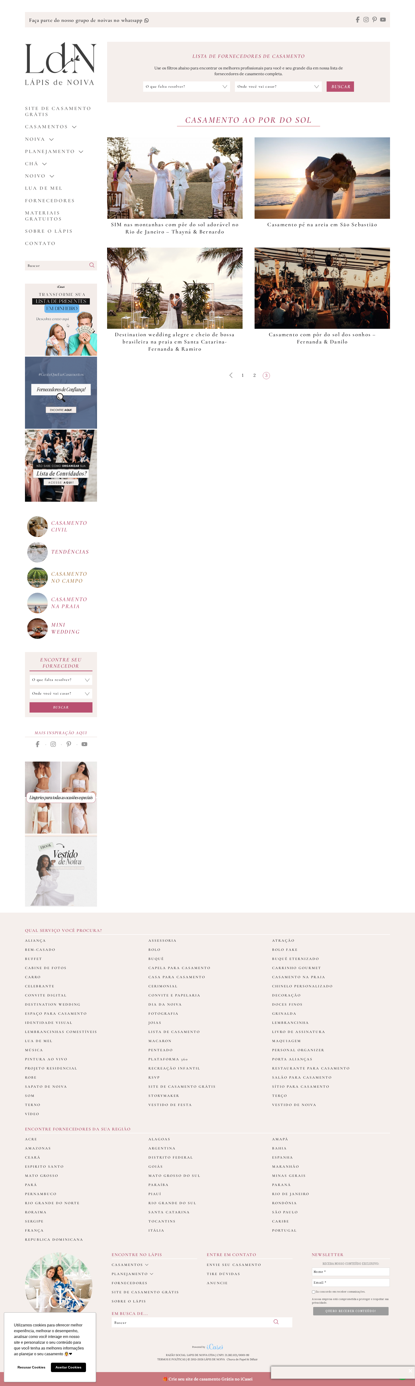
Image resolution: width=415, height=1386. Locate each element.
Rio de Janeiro (290, 1194)
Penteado (160, 1050)
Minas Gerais (289, 1175)
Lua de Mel (44, 188)
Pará (31, 1185)
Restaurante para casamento (311, 1068)
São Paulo (285, 1212)
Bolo (154, 949)
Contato (40, 243)
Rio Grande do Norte (52, 1203)
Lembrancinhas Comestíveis (61, 1032)
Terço (279, 1095)
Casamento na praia (69, 603)
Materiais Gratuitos (43, 216)
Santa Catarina (169, 1212)
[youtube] (383, 20)
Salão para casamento (302, 1077)
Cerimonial (163, 986)
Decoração (286, 995)
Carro (33, 977)
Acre (31, 1139)
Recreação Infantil (174, 1068)
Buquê (156, 959)
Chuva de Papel (236, 1359)
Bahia (279, 1148)
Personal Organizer (298, 1050)
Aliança (35, 940)
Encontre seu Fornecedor (60, 663)
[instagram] (366, 20)
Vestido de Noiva (294, 1105)
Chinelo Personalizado (302, 986)
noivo (35, 176)
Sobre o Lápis (49, 231)
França (34, 1230)
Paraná (281, 1185)
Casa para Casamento (176, 977)
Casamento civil (69, 526)
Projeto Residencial (51, 1068)
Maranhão (285, 1166)
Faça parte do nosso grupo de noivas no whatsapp (86, 20)
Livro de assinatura (298, 1032)
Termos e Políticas (171, 1359)
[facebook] (358, 20)
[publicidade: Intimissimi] (61, 798)
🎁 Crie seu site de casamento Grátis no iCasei (208, 1379)
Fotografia (163, 1013)
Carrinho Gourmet (296, 968)
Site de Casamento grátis (58, 111)
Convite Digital (46, 995)
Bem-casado (40, 949)
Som (30, 1095)
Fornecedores (50, 201)
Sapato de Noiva (46, 1086)
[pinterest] (375, 20)
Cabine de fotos (46, 968)
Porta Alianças (292, 1059)
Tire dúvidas (223, 1274)
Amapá (280, 1139)
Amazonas (38, 1148)
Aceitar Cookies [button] (68, 1367)
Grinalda (284, 1013)
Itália (156, 1230)
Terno (33, 1105)
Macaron (160, 1041)
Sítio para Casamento (301, 1086)
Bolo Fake (285, 949)
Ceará (33, 1157)
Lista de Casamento (174, 1032)
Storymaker (163, 1095)
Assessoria (162, 940)
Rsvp (154, 1077)
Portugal (284, 1230)
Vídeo (32, 1114)
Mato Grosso (41, 1175)
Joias (155, 1022)
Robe (31, 1077)
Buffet (33, 959)
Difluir (254, 1359)
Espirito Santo (44, 1166)
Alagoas (159, 1139)
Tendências (70, 551)
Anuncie (217, 1283)
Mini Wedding (65, 628)
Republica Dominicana (54, 1239)
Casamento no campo (69, 577)
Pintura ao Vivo (46, 1059)
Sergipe (34, 1221)
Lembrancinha (290, 1022)
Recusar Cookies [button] (31, 1367)
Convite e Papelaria (174, 995)
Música (34, 1050)
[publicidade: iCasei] (61, 320)
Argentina (162, 1148)
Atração (283, 940)
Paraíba (158, 1185)
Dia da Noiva (165, 1004)
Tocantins (162, 1221)
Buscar (61, 707)
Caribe (280, 1221)
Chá (32, 164)
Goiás (155, 1166)
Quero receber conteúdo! (350, 1311)
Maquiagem (286, 1041)
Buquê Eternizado (295, 959)
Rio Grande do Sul (172, 1203)
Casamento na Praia (298, 977)
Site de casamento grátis (145, 1292)
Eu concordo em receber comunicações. (340, 1291)
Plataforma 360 (168, 1059)
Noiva (35, 139)
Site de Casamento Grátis (182, 1086)
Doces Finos (287, 1004)
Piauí (154, 1194)
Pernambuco (41, 1194)
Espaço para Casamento (56, 1013)
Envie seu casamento (234, 1265)
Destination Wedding (53, 1004)
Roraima (36, 1212)
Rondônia (284, 1203)
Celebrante (40, 986)
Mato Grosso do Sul (174, 1175)
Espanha (282, 1157)
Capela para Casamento (179, 968)
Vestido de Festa (170, 1105)
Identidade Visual (49, 1022)
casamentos (46, 127)
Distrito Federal (170, 1157)
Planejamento (50, 151)
